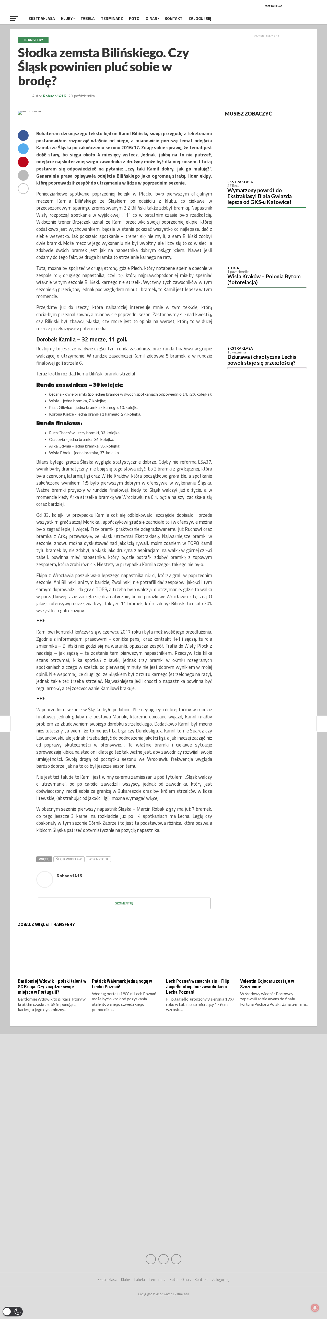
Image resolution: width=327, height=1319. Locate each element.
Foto (134, 18)
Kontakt (173, 18)
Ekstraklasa (42, 18)
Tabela (87, 18)
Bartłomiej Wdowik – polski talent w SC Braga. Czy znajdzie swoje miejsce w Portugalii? (52, 986)
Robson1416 (54, 96)
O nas (151, 18)
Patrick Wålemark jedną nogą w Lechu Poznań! (122, 983)
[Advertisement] (267, 71)
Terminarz (112, 18)
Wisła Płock (98, 859)
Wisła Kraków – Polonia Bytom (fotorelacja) (264, 279)
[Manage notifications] (315, 1308)
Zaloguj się (200, 18)
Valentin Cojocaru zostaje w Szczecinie (267, 983)
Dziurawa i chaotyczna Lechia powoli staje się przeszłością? (262, 359)
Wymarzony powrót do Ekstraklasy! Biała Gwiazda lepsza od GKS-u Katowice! (259, 196)
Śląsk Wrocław (69, 859)
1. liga (233, 268)
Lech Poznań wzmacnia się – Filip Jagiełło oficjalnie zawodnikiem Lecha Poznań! (197, 986)
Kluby (67, 18)
